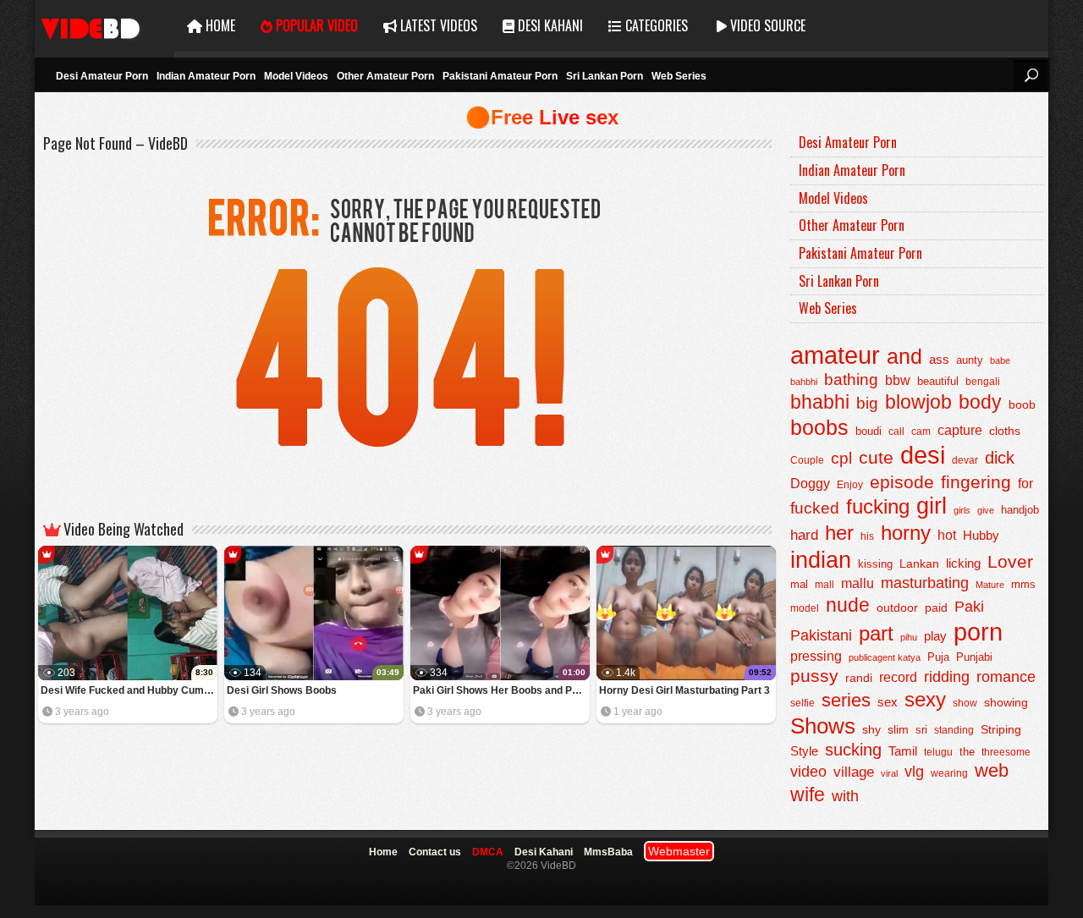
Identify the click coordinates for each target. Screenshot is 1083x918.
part (876, 633)
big (867, 403)
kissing (875, 564)
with (845, 796)
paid (936, 607)
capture (959, 430)
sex (887, 702)
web (992, 770)
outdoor (897, 607)
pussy (814, 676)
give (985, 510)
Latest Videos (437, 25)
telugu (938, 752)
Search (1030, 75)
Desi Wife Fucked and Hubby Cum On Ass (129, 690)
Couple (807, 460)
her (839, 533)
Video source (766, 25)
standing (954, 730)
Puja (938, 657)
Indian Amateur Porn (206, 76)
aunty (969, 360)
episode (902, 482)
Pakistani (821, 635)
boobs (819, 427)
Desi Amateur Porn (102, 76)
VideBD (104, 26)
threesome (1006, 752)
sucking (853, 749)
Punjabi (974, 657)
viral (889, 773)
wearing (949, 773)
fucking (878, 506)
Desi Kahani (548, 25)
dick (999, 457)
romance (1006, 676)
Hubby (981, 535)
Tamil (902, 751)
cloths (1004, 431)
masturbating (925, 582)
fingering (976, 482)
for (1025, 483)
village (853, 772)
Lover (1010, 561)
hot (946, 534)
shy (871, 729)
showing (1006, 702)
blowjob (918, 402)
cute (876, 458)
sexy (925, 699)
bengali (982, 382)
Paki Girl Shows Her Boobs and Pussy (501, 690)
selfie (802, 703)
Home (218, 25)
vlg (914, 771)
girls (962, 510)
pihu (908, 637)
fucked (814, 508)
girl (931, 506)
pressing (816, 655)
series (846, 700)
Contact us (435, 852)
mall (824, 585)
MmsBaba (608, 852)
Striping (1001, 729)
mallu (857, 583)
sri (921, 729)
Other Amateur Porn (385, 76)
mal (799, 584)
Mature (990, 585)
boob (1022, 404)
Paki (969, 606)
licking (963, 563)
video (808, 771)
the (967, 752)
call (896, 431)
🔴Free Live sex (541, 117)
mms (1023, 585)
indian (820, 560)
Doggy (810, 483)
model (804, 607)
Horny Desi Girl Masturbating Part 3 (684, 690)
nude (848, 605)
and (904, 356)
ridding (947, 676)
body (980, 402)
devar (965, 460)
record (898, 677)
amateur (835, 355)
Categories (655, 25)
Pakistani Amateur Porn (500, 76)
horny (906, 533)
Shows (822, 726)
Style (804, 751)
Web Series (678, 76)
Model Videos (296, 76)
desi (922, 455)
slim (898, 729)
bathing (851, 379)
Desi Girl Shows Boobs (282, 690)
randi (858, 677)
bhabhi (819, 402)
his (867, 536)
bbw (897, 380)
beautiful (938, 381)
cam (921, 431)
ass (939, 359)
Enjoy (850, 485)
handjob (1020, 510)
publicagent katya (885, 657)
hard (804, 535)
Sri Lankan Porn (604, 76)
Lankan (919, 563)
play (935, 636)
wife (807, 794)
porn (978, 632)
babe (1000, 360)
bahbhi (803, 382)
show (965, 703)
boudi (868, 431)
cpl (841, 458)
